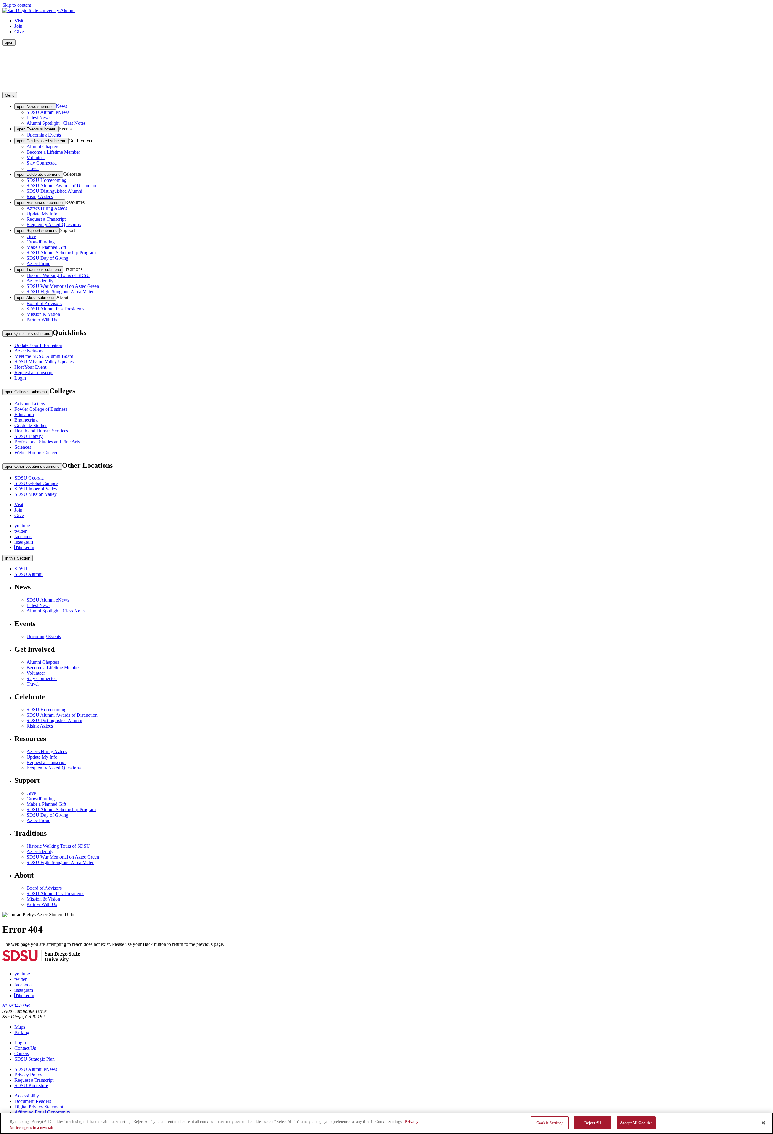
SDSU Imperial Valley (35, 488)
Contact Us (25, 1048)
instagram (23, 542)
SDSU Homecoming (46, 180)
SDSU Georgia (29, 477)
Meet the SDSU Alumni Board (43, 356)
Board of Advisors (44, 303)
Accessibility (26, 1095)
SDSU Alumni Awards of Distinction (62, 185)
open (9, 42)
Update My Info (42, 213)
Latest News (38, 117)
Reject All (592, 1122)
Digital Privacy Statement (38, 1106)
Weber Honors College (36, 452)
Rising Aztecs (40, 196)
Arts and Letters (29, 403)
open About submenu (35, 297)
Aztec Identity (40, 280)
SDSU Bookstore (31, 1085)
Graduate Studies (30, 425)
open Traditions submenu (39, 269)
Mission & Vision (43, 314)
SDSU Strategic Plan (34, 1059)
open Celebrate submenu (38, 174)
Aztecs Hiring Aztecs (47, 208)
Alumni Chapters (43, 146)
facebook (23, 536)
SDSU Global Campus (36, 483)
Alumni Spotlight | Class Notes (56, 123)
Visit (18, 20)
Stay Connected (42, 162)
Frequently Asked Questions (54, 224)
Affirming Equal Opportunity (42, 1112)
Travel (33, 168)
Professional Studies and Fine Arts (47, 441)
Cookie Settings (549, 1122)
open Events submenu (36, 129)
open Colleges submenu (26, 392)
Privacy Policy (28, 1074)
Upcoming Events (44, 134)
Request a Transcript (46, 219)
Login (20, 378)
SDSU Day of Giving (47, 258)
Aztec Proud (38, 263)
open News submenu (35, 106)
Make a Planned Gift (46, 247)
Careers (21, 1053)
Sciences (22, 447)
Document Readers (32, 1101)
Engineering (26, 419)
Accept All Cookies (636, 1122)
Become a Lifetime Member (53, 152)
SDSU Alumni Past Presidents (55, 308)
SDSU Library (28, 436)
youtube (22, 525)
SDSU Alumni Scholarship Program (61, 252)
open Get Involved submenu (41, 141)
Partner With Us (42, 319)
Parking (21, 1032)
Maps (19, 1027)
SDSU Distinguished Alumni (54, 191)
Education (24, 414)
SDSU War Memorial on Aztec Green (63, 286)
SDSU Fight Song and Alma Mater (60, 291)
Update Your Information (38, 345)
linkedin (26, 547)
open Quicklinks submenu (27, 333)
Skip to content (16, 5)
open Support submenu (37, 230)
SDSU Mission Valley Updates (44, 361)
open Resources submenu (40, 202)
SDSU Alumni (28, 574)
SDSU (20, 568)
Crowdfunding (41, 241)
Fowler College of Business (40, 409)
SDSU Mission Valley (35, 494)
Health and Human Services (41, 430)
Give (19, 31)
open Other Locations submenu (32, 466)
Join (18, 26)
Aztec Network (29, 350)
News (61, 106)
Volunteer (36, 157)
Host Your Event (30, 367)
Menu (9, 95)
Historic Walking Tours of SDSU (58, 275)
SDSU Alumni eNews (48, 112)
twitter (20, 531)
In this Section (17, 558)
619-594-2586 (16, 1005)
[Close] (763, 1122)
